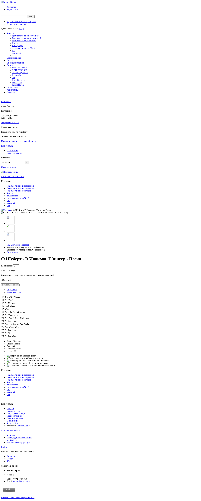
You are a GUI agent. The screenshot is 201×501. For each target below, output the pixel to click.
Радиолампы (12, 90)
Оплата (10, 60)
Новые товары (13, 411)
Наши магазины (14, 153)
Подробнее (12, 289)
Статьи (10, 65)
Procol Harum (18, 85)
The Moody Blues (20, 72)
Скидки (10, 408)
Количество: (7, 266)
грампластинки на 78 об (23, 48)
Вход (21, 28)
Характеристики (14, 292)
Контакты (11, 7)
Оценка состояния (15, 63)
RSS (9, 461)
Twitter (10, 459)
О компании (12, 150)
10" (13, 50)
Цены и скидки (14, 58)
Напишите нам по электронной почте (18, 141)
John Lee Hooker (19, 68)
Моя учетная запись (10, 430)
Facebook (11, 456)
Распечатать (12, 252)
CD (13, 55)
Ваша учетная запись (16, 24)
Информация (7, 146)
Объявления (12, 87)
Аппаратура (17, 45)
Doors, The (17, 82)
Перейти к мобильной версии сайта (17, 497)
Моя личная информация (18, 442)
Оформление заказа (10, 122)
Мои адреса (12, 440)
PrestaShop (23, 426)
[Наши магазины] (9, 172)
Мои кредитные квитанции (19, 437)
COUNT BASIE (19, 70)
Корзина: (21, 21)
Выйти (4, 447)
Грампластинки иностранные (26, 36)
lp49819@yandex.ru (21, 481)
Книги (15, 43)
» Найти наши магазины (12, 176)
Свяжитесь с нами (15, 418)
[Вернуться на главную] (6, 210)
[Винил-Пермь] (8, 2)
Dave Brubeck (18, 80)
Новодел (11, 92)
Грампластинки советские (24, 40)
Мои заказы (12, 435)
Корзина (5, 101)
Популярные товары (16, 413)
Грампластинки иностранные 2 (26, 38)
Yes (13, 77)
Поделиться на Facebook (18, 245)
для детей (16, 53)
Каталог (10, 33)
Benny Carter (18, 75)
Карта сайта (12, 9)
